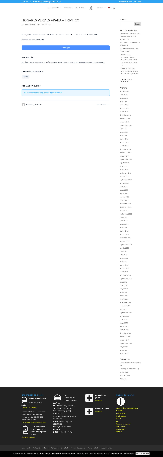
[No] (160, 454)
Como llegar (137, 2)
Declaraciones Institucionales (130, 363)
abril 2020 (123, 292)
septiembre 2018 (126, 343)
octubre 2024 (124, 156)
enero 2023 (124, 200)
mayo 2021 (124, 258)
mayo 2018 (124, 347)
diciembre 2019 (125, 302)
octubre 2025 (124, 122)
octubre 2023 (124, 176)
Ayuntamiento (53, 8)
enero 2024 (124, 169)
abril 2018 (123, 350)
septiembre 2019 (126, 313)
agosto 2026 (124, 91)
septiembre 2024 (126, 159)
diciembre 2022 (125, 204)
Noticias (123, 375)
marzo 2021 (124, 265)
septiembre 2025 (126, 125)
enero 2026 (124, 112)
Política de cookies (78, 448)
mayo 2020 (124, 289)
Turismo (100, 8)
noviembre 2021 (125, 238)
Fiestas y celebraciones (128, 369)
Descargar (66, 48)
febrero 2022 (124, 234)
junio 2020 (123, 285)
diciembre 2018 (125, 333)
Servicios (67, 8)
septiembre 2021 (126, 244)
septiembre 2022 (126, 214)
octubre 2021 (124, 241)
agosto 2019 (124, 316)
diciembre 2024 (125, 149)
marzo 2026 (124, 105)
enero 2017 (124, 353)
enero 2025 (124, 146)
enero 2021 (124, 272)
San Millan (80, 8)
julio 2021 (123, 251)
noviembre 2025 (125, 118)
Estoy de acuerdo (142, 453)
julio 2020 (123, 282)
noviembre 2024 (125, 152)
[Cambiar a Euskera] (109, 9)
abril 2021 (123, 262)
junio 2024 (123, 166)
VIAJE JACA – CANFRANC (128, 42)
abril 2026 (123, 101)
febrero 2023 (124, 197)
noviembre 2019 (125, 306)
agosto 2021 (124, 248)
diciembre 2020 (125, 275)
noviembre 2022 (125, 207)
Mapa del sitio (106, 448)
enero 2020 (124, 299)
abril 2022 (123, 227)
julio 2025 (123, 129)
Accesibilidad (93, 448)
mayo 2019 (124, 323)
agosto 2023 (124, 183)
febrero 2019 (124, 330)
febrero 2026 (124, 108)
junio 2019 (123, 319)
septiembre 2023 (126, 180)
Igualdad (123, 372)
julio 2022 (123, 217)
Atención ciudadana (125, 2)
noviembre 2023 (125, 173)
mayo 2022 (124, 224)
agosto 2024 (124, 163)
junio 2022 (123, 221)
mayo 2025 (124, 132)
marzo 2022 (124, 231)
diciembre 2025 (125, 115)
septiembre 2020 (126, 279)
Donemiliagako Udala (32, 24)
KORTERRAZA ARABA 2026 (129, 48)
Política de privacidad (59, 448)
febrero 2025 (124, 142)
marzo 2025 (124, 139)
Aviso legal (26, 448)
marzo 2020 (124, 296)
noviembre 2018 (125, 336)
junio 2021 (123, 255)
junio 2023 (123, 187)
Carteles (25, 77)
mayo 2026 (124, 98)
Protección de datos (40, 448)
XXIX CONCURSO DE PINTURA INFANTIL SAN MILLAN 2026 (129, 71)
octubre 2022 (124, 210)
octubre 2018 (124, 340)
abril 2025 (123, 135)
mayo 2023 (124, 190)
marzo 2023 (124, 193)
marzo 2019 (124, 326)
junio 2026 (123, 95)
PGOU (122, 379)
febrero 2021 (124, 268)
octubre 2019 (124, 309)
